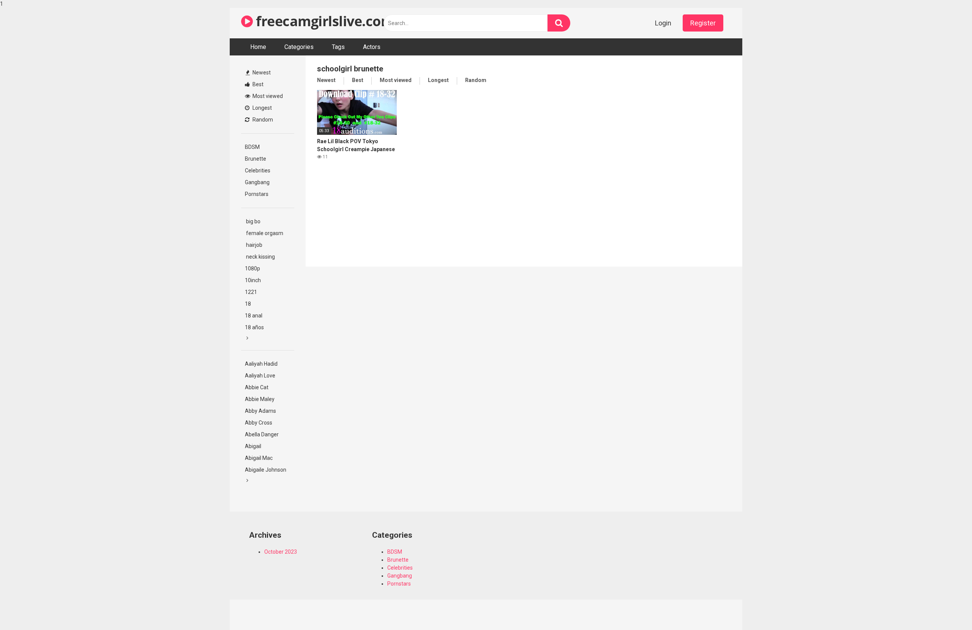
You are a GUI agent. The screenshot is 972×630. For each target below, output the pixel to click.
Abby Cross (258, 423)
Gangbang (257, 182)
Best (257, 84)
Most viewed (267, 96)
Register (703, 23)
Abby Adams (260, 411)
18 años (254, 327)
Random (262, 120)
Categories (299, 47)
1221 (251, 292)
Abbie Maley (260, 399)
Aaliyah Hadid (261, 364)
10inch (253, 280)
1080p (252, 268)
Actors (371, 47)
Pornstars (256, 194)
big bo (252, 221)
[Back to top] (946, 608)
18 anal (253, 316)
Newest (261, 72)
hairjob (253, 245)
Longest (261, 108)
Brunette (255, 159)
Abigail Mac (259, 458)
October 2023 (280, 552)
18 (248, 304)
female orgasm (264, 233)
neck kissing (260, 257)
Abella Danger (262, 434)
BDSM (252, 147)
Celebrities (257, 170)
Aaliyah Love (260, 376)
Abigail (253, 446)
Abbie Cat (256, 387)
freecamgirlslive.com (323, 21)
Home (258, 47)
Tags (338, 47)
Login (663, 23)
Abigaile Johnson (265, 470)
